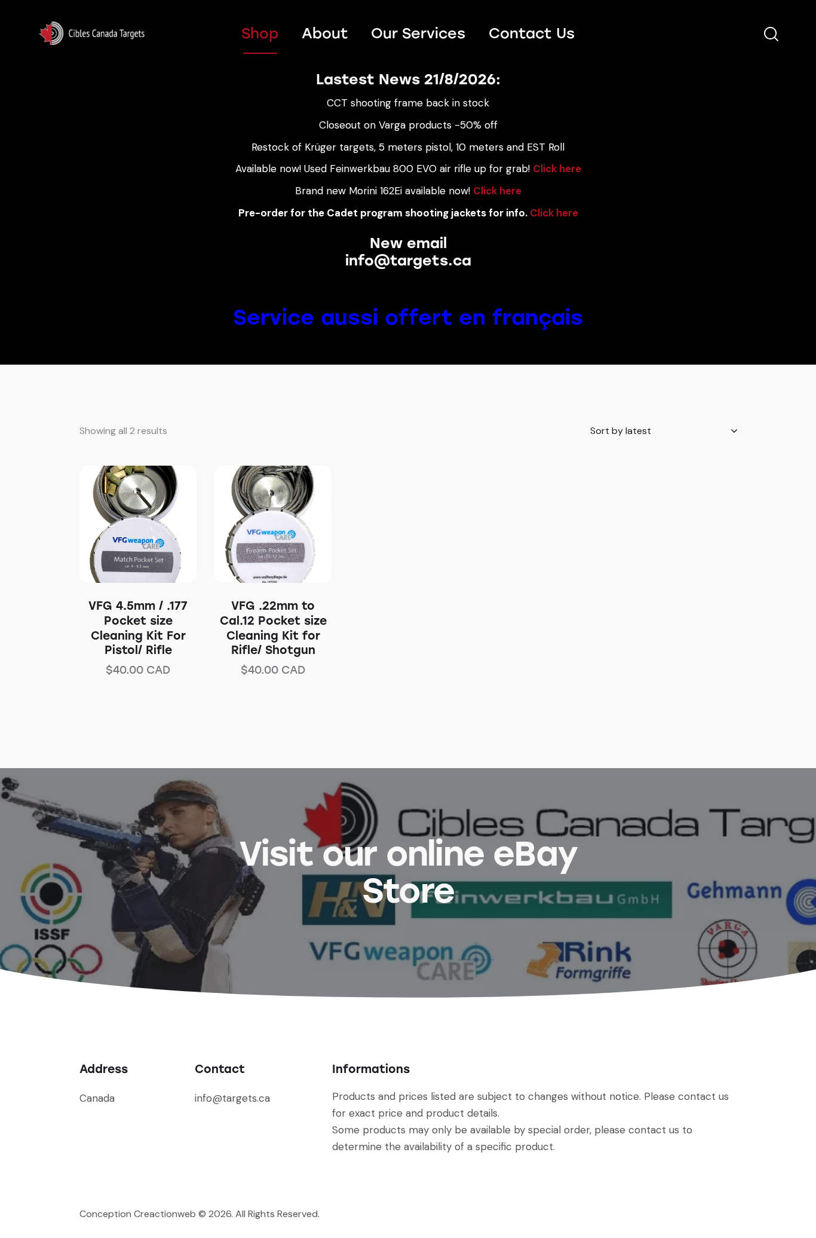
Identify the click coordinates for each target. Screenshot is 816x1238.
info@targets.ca (408, 260)
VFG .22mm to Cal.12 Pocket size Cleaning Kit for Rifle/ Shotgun (273, 628)
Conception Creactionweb (137, 1214)
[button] (122, 525)
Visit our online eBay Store (408, 872)
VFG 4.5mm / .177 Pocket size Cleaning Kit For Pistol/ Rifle (138, 628)
